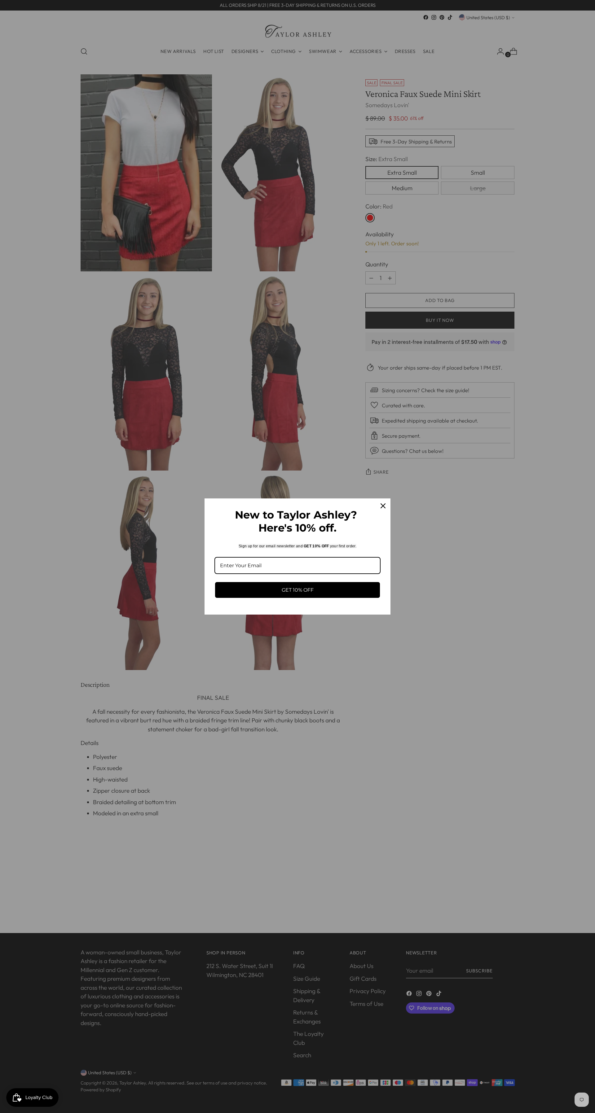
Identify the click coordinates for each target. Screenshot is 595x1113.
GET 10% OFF (298, 590)
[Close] (383, 505)
